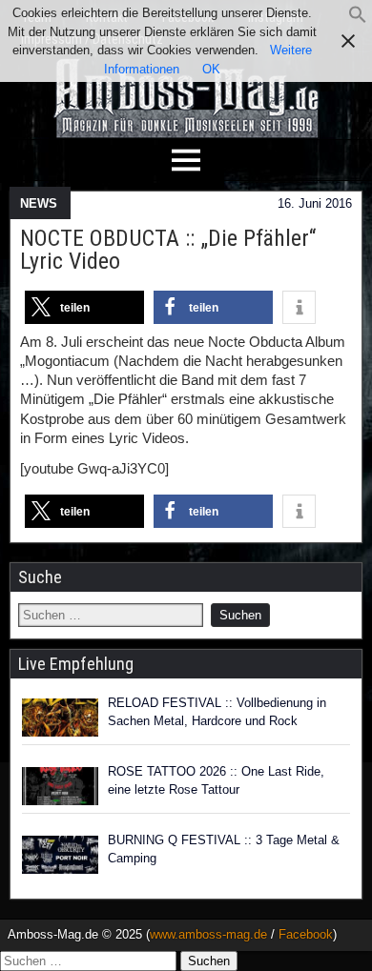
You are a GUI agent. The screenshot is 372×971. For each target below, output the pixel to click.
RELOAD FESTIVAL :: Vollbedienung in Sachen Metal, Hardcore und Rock (217, 712)
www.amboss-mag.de (208, 934)
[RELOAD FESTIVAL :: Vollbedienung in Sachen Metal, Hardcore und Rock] (60, 717)
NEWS (38, 203)
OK (211, 69)
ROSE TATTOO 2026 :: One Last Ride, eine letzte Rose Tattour (216, 781)
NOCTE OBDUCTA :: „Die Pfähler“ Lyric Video (168, 249)
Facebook (306, 934)
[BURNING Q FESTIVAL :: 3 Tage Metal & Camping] (60, 855)
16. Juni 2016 (315, 203)
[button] (357, 19)
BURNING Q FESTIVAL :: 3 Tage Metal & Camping (224, 849)
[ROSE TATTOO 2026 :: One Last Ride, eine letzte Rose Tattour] (60, 786)
